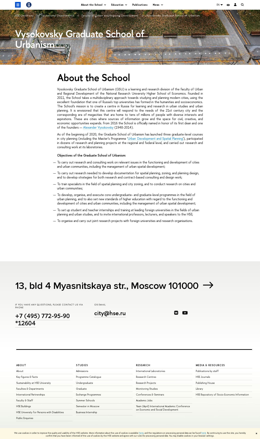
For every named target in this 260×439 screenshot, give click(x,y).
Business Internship (86, 412)
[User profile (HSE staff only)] (235, 5)
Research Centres (146, 377)
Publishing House (205, 383)
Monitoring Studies (147, 388)
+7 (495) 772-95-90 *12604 (42, 319)
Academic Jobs (144, 400)
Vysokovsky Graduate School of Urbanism (173, 15)
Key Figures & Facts (27, 377)
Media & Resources (210, 365)
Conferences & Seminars (150, 394)
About (21, 365)
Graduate (81, 388)
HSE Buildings (23, 406)
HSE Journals (203, 377)
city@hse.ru (110, 313)
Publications (140, 4)
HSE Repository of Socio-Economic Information (222, 394)
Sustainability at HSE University (33, 383)
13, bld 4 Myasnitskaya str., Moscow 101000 (107, 286)
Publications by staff (207, 371)
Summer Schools (85, 400)
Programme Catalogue (88, 377)
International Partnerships (30, 394)
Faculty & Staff (24, 400)
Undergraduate (84, 383)
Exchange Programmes (88, 394)
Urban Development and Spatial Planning (155, 138)
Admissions (82, 371)
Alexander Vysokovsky (98, 127)
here (141, 433)
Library (199, 388)
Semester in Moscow (87, 406)
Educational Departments (58, 15)
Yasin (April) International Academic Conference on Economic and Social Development (163, 408)
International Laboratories (150, 371)
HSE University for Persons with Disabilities (40, 412)
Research (143, 365)
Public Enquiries (24, 418)
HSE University (24, 15)
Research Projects (146, 383)
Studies (82, 365)
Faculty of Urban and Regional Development (110, 15)
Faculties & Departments (30, 388)
